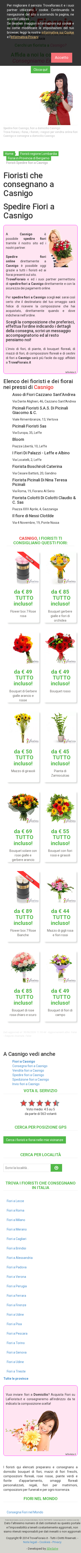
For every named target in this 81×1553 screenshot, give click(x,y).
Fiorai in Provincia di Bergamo (29, 158)
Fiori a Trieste (16, 1371)
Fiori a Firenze (16, 1305)
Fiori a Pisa (14, 1324)
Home (9, 154)
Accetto (61, 57)
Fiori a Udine (15, 1314)
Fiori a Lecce (15, 1201)
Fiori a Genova (17, 1352)
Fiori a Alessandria (20, 1258)
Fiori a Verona (16, 1277)
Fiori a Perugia (17, 1286)
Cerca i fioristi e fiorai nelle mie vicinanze (34, 1140)
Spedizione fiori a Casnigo (30, 1079)
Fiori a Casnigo (23, 1061)
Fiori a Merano (17, 1229)
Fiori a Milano (16, 1220)
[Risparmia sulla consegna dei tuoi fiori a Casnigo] (40, 99)
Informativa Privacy (24, 37)
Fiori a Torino (16, 1343)
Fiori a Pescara (17, 1333)
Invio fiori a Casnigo (26, 1084)
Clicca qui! (40, 69)
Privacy (56, 1542)
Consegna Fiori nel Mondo (25, 1512)
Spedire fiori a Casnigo (28, 1075)
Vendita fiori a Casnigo (28, 1070)
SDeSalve (52, 1548)
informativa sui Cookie (58, 32)
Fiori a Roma (15, 1210)
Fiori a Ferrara (16, 1295)
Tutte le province (15, 1378)
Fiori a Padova (17, 1267)
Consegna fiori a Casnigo (29, 1066)
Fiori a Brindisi (16, 1248)
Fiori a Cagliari (16, 1239)
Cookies (44, 1542)
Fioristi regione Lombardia (38, 154)
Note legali (30, 1542)
